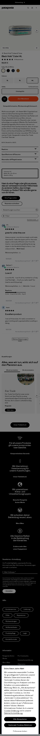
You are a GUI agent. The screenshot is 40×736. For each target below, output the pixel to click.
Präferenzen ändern (20, 731)
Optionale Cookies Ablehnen (20, 725)
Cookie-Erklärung (11, 710)
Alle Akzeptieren (20, 719)
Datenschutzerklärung (13, 713)
